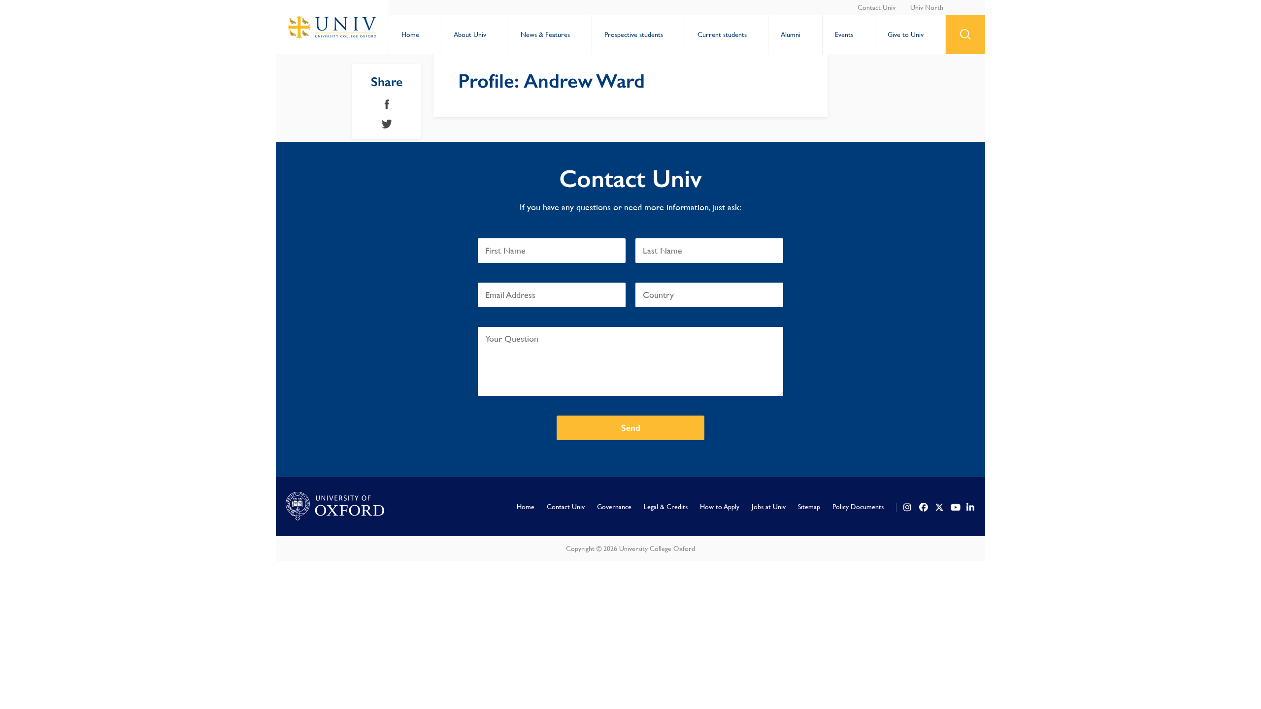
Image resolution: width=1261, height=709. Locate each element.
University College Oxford (332, 27)
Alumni (790, 34)
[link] (907, 507)
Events (844, 34)
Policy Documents (858, 507)
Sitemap (809, 507)
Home (410, 34)
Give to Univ (906, 34)
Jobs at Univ (769, 507)
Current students (722, 34)
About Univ (470, 34)
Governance (614, 507)
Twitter (387, 124)
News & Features (545, 34)
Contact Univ (877, 7)
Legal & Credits (666, 507)
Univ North (926, 7)
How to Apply (719, 507)
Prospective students (633, 34)
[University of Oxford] (335, 506)
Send (630, 427)
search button (965, 34)
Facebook (387, 104)
